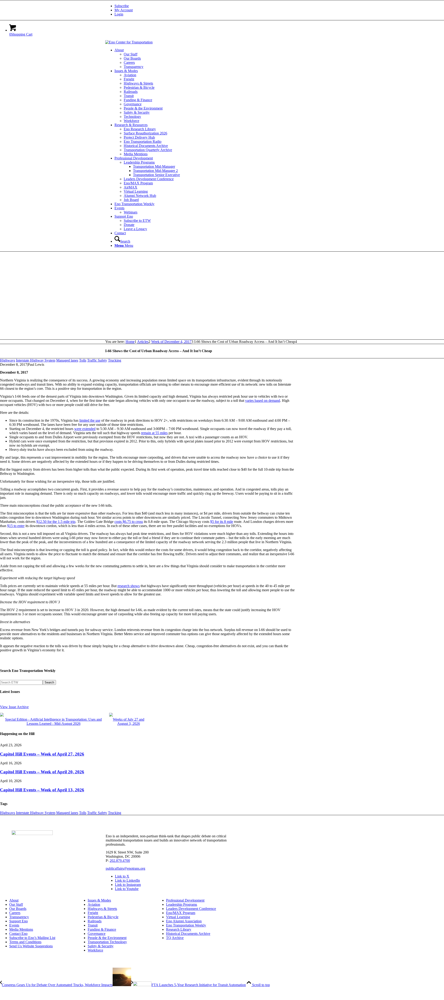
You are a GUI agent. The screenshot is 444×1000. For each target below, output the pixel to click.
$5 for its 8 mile (221, 522)
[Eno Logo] (129, 42)
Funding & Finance (102, 929)
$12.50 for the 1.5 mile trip (55, 522)
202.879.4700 (120, 861)
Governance (96, 934)
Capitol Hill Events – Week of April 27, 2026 (42, 754)
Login (118, 14)
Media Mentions (21, 929)
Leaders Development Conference (191, 909)
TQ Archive (175, 938)
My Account (123, 10)
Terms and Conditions (25, 942)
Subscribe (121, 6)
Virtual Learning (178, 917)
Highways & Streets (102, 909)
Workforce (95, 950)
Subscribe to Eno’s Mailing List (32, 938)
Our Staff (16, 904)
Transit (93, 925)
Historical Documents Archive (188, 934)
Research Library (178, 929)
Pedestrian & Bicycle (103, 917)
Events (14, 925)
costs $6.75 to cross (128, 522)
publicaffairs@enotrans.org (125, 868)
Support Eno (18, 921)
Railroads (95, 921)
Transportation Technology (107, 942)
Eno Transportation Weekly (186, 925)
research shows (128, 586)
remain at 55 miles (154, 433)
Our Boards (17, 909)
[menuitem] (226, 6)
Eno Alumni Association (184, 921)
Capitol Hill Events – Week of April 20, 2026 (42, 771)
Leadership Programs (181, 904)
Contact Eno (18, 934)
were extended (85, 429)
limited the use (89, 420)
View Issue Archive (14, 707)
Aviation (94, 904)
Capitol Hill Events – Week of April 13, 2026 (42, 789)
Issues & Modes (99, 900)
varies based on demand (262, 400)
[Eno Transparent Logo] (32, 834)
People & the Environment (107, 938)
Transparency (19, 917)
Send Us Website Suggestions (31, 946)
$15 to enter (16, 526)
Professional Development (185, 900)
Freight (93, 913)
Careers (14, 913)
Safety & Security (101, 946)
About (13, 900)
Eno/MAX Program (180, 913)
